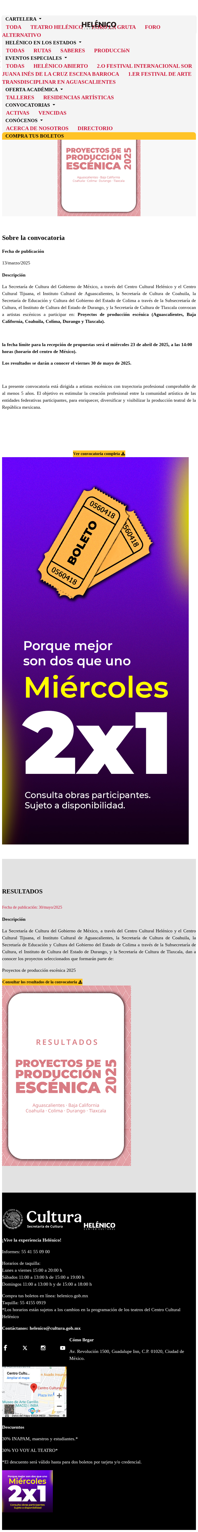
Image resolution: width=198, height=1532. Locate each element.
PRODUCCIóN (112, 50)
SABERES (72, 50)
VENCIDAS (52, 113)
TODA (13, 27)
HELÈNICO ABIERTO (61, 66)
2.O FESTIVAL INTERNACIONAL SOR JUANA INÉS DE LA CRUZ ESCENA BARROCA (97, 70)
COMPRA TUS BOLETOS (34, 135)
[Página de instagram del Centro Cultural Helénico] (43, 1347)
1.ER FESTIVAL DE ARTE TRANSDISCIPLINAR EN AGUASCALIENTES (97, 78)
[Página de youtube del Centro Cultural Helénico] (61, 1347)
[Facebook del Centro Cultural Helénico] (8, 1347)
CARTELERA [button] (21, 19)
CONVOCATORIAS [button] (28, 105)
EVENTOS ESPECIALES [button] (34, 58)
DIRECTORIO (95, 128)
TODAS (15, 66)
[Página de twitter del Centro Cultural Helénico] (26, 1347)
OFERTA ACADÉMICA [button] (32, 89)
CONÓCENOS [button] (22, 120)
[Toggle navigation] (194, 17)
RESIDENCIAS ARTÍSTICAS (78, 97)
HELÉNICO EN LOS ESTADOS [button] (41, 42)
